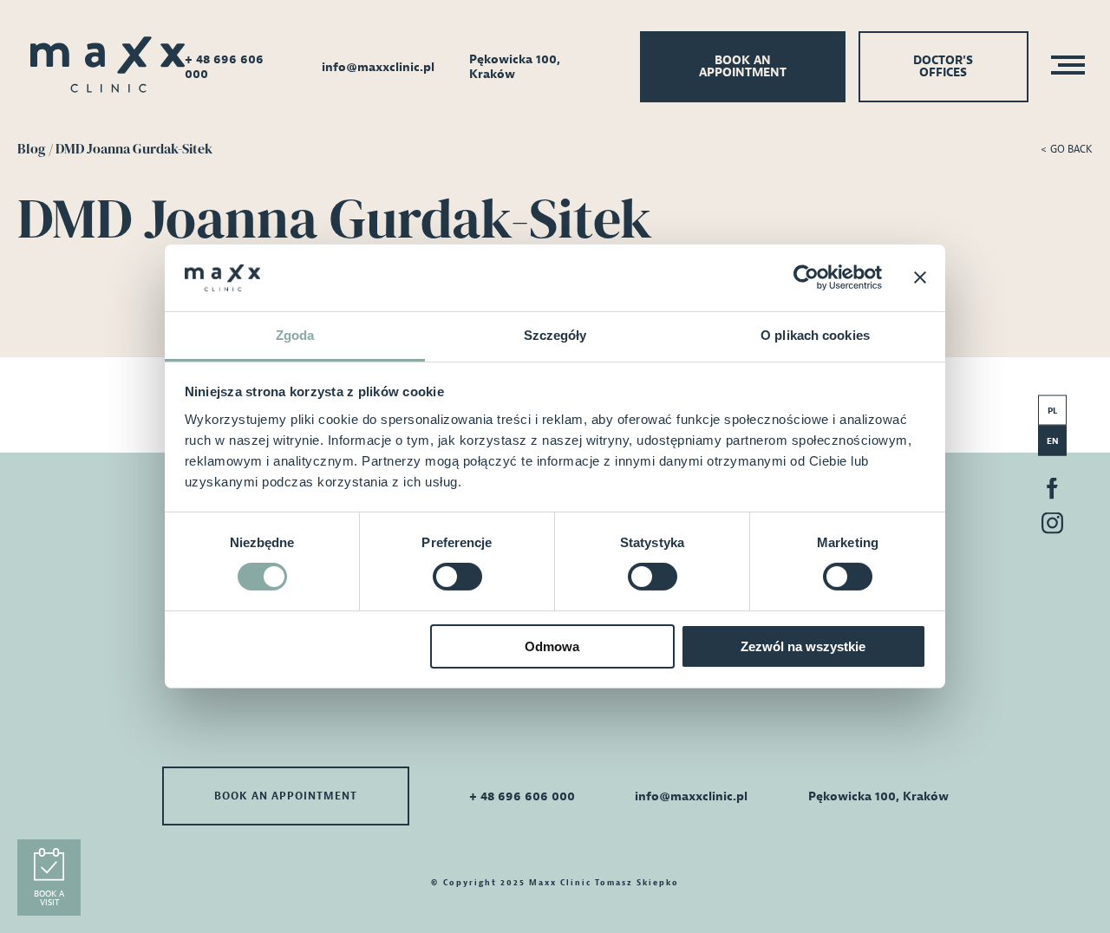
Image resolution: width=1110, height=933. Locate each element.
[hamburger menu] (1063, 67)
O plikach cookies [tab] (815, 335)
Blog (31, 148)
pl (1052, 410)
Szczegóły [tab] (555, 335)
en (1053, 441)
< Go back (1067, 149)
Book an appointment (743, 66)
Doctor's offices (943, 66)
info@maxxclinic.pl (378, 67)
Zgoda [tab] (295, 335)
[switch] (457, 576)
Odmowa (552, 646)
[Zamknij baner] (920, 277)
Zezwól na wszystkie (803, 646)
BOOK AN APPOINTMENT (285, 796)
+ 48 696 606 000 (224, 67)
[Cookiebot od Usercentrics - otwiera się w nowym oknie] (806, 277)
